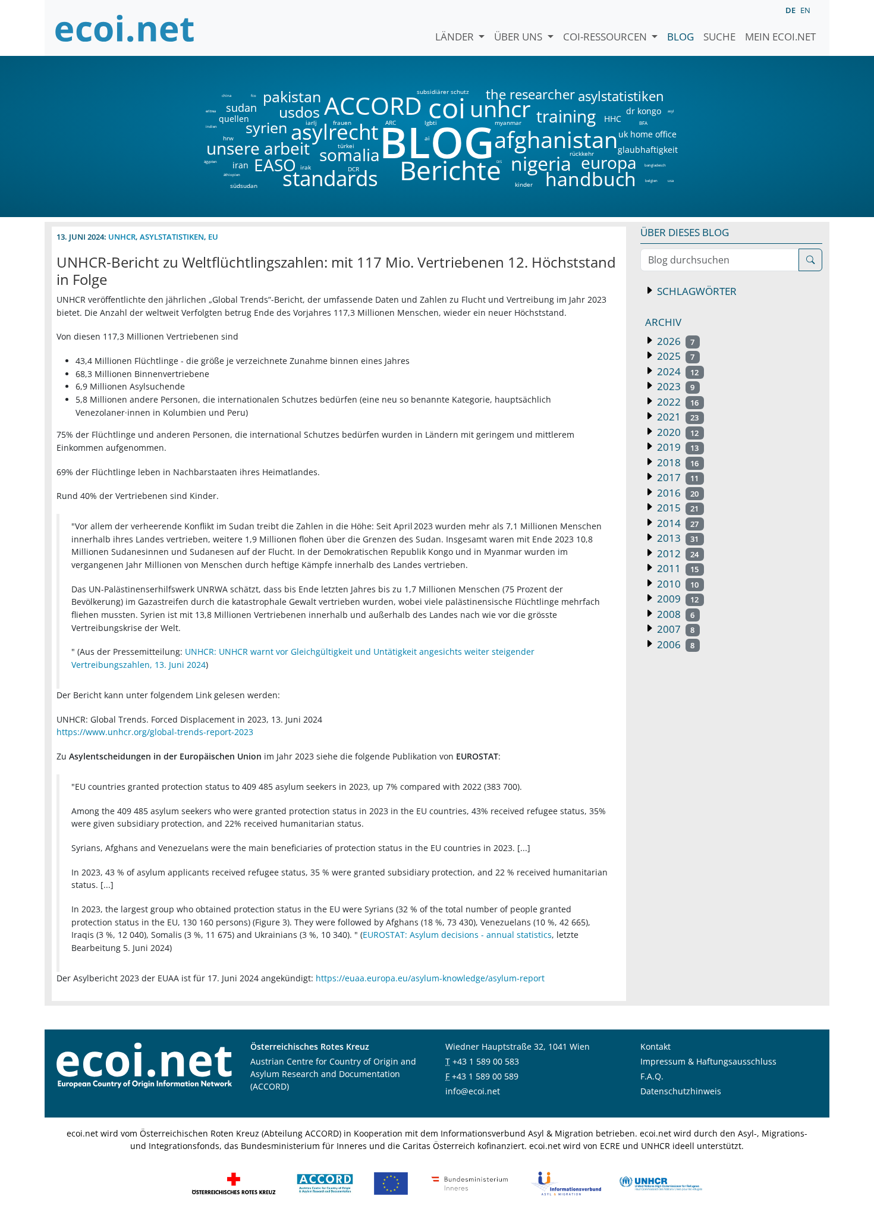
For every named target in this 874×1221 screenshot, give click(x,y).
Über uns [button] (519, 36)
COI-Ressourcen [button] (606, 36)
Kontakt (655, 1046)
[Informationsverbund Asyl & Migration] (566, 1182)
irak (305, 167)
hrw (228, 138)
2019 (677, 447)
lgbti (431, 122)
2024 (677, 371)
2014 (677, 523)
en (805, 10)
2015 (677, 507)
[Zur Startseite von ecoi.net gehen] (125, 28)
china (226, 96)
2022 (677, 402)
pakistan (292, 96)
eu (213, 236)
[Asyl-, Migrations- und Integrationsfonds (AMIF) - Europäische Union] (390, 1182)
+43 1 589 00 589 (485, 1076)
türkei (346, 146)
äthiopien (232, 175)
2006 (674, 644)
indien (211, 126)
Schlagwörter (696, 291)
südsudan (243, 186)
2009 (677, 598)
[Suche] (810, 260)
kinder (524, 184)
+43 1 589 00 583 (485, 1061)
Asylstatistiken (172, 236)
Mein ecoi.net (780, 36)
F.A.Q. (652, 1076)
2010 (677, 584)
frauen (342, 122)
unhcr (500, 109)
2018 (677, 462)
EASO (275, 164)
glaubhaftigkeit (647, 150)
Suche (719, 36)
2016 (677, 493)
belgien (651, 181)
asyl (671, 111)
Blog (680, 36)
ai (427, 138)
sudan (241, 107)
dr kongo (643, 111)
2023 (674, 386)
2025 (674, 356)
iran (240, 165)
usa (671, 181)
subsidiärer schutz (443, 92)
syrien (266, 127)
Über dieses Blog (684, 232)
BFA (642, 122)
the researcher (510, 94)
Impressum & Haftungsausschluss (708, 1061)
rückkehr (582, 153)
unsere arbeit (227, 148)
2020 (677, 432)
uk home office (647, 134)
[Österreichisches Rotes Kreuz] (233, 1182)
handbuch (589, 179)
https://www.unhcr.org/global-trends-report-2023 (154, 731)
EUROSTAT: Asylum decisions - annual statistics (457, 934)
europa (609, 162)
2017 (677, 477)
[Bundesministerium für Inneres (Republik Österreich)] (469, 1182)
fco (253, 96)
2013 (677, 538)
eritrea (211, 111)
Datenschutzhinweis (680, 1091)
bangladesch (655, 165)
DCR (353, 169)
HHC (612, 119)
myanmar (508, 122)
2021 (677, 416)
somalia (349, 154)
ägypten (210, 162)
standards (330, 178)
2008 (674, 614)
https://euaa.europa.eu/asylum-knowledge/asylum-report (430, 978)
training (566, 116)
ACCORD (373, 105)
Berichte (450, 172)
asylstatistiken (620, 96)
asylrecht (334, 132)
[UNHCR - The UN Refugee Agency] (660, 1182)
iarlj (311, 122)
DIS (499, 162)
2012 (677, 553)
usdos (299, 112)
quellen (227, 116)
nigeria (541, 163)
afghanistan (555, 139)
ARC (390, 122)
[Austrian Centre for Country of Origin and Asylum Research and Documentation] (325, 1182)
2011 (677, 568)
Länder (455, 36)
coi (446, 108)
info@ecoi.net (472, 1091)
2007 (674, 629)
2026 (674, 341)
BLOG (435, 142)
